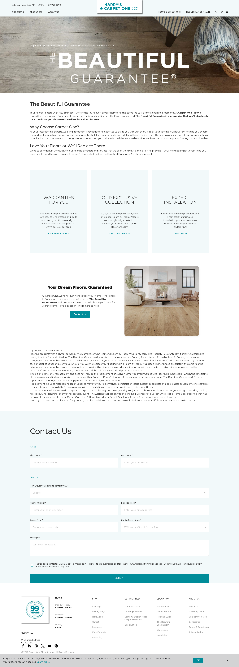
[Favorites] (221, 12)
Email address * (128, 503)
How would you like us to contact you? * (49, 486)
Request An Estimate (198, 12)
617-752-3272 (54, 5)
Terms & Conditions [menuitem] (199, 627)
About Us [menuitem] (193, 606)
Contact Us (79, 314)
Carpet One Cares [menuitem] (198, 617)
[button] (216, 12)
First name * (36, 455)
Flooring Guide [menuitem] (164, 617)
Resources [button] (36, 12)
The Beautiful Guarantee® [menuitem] (163, 623)
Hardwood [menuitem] (97, 617)
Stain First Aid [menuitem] (164, 611)
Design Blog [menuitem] (130, 625)
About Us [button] (53, 12)
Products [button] (18, 12)
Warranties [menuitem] (162, 630)
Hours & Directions (169, 12)
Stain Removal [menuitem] (164, 606)
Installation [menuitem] (162, 635)
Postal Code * (36, 520)
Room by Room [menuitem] (196, 611)
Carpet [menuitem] (95, 622)
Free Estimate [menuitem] (99, 632)
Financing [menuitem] (97, 637)
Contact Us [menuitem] (194, 622)
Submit (119, 578)
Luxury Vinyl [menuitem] (98, 611)
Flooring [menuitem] (96, 606)
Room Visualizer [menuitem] (132, 606)
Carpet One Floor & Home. (42, 652)
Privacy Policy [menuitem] (196, 632)
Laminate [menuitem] (97, 627)
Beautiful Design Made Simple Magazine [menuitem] (135, 618)
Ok (198, 660)
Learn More (180, 233)
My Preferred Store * (131, 520)
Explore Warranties (58, 233)
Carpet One (35, 45)
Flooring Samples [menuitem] (133, 611)
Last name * (127, 455)
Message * (35, 538)
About (49, 45)
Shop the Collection (119, 233)
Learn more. (43, 662)
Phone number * (38, 503)
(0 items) (227, 12)
